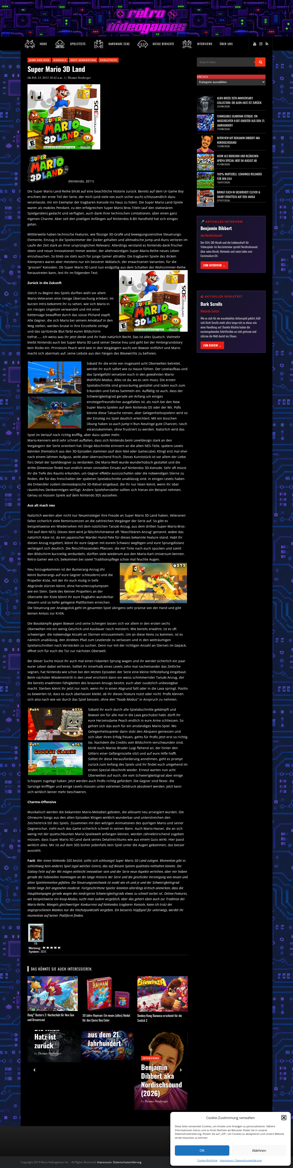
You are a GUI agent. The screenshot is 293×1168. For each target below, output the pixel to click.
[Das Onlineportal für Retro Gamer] (146, 33)
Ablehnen (259, 1150)
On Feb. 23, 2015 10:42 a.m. (44, 78)
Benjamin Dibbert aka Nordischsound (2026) (161, 1080)
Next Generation (83, 60)
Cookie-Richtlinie (207, 1160)
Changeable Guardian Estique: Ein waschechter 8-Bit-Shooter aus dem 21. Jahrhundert (241, 120)
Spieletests (108, 60)
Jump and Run (39, 60)
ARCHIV (202, 77)
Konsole (60, 60)
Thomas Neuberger (79, 78)
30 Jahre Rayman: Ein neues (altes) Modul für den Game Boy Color (106, 1017)
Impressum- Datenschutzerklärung (119, 1162)
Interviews (151, 1058)
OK (202, 1150)
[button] (284, 1117)
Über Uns (226, 43)
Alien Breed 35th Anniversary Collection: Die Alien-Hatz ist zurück (239, 100)
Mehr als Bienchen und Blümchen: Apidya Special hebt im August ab (238, 158)
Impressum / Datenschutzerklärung (241, 1160)
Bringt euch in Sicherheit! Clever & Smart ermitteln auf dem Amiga (238, 194)
